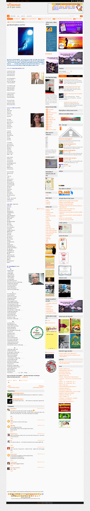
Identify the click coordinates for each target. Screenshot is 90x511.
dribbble (81, 1)
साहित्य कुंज (48, 203)
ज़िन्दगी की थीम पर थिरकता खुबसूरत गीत (65, 139)
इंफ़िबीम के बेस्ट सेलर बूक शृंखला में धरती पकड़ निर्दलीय (69, 200)
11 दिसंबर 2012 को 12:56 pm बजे (40, 408)
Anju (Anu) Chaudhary (15, 467)
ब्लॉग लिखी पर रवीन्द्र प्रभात (64, 388)
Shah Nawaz (50, 114)
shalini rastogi (13, 454)
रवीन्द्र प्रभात (50, 122)
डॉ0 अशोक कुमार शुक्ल (51, 119)
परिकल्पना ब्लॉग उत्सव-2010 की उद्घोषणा (71, 79)
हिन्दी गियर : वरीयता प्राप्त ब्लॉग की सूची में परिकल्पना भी (69, 377)
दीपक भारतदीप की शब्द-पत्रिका (51, 230)
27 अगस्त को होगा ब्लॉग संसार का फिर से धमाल (72, 86)
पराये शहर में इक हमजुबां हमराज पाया (70, 144)
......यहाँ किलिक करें (24, 377)
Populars (62, 75)
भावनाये (47, 222)
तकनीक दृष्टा (48, 308)
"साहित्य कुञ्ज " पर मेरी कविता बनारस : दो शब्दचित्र (68, 398)
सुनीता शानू (49, 126)
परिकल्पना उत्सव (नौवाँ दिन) (24, 380)
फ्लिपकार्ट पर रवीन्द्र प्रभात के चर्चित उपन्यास (67, 208)
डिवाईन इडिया (48, 220)
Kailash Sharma (13, 433)
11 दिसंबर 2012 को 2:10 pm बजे (40, 433)
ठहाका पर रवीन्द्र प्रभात (64, 385)
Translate (68, 73)
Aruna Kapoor (50, 109)
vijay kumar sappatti (52, 129)
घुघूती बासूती (48, 238)
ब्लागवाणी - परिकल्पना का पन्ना (65, 368)
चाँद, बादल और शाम (49, 233)
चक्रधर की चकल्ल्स (49, 212)
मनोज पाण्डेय (50, 121)
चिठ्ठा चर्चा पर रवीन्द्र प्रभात (64, 375)
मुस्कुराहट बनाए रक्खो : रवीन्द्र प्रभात (39, 18)
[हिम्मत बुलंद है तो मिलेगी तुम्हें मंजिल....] (61, 152)
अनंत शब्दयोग (48, 227)
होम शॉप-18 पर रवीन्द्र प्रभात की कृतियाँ (66, 219)
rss (77, 1)
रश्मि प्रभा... (16, 380)
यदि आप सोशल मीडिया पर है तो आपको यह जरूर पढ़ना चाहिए (56, 18)
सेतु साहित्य (48, 202)
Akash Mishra (13, 408)
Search (81, 16)
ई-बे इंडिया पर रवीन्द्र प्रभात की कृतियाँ (66, 204)
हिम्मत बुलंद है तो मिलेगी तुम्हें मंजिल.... (70, 150)
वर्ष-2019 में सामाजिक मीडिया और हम (74, 18)
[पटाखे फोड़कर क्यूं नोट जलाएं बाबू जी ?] (61, 159)
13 (70, 151)
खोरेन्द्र (11, 420)
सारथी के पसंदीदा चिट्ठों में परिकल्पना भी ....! (67, 401)
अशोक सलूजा (12, 425)
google (75, 1)
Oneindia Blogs (49, 306)
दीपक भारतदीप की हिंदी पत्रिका (51, 232)
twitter (72, 1)
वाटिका (47, 200)
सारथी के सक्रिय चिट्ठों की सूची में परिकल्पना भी (68, 386)
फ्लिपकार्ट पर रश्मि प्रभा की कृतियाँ (65, 210)
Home (8, 16)
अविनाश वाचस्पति (50, 117)
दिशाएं (47, 242)
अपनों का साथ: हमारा (11, 107)
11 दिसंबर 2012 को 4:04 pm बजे (40, 440)
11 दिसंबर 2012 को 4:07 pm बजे (40, 447)
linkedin (79, 1)
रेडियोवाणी (48, 211)
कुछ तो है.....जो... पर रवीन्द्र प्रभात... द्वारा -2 (67, 383)
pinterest (83, 1)
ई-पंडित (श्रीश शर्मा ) (49, 311)
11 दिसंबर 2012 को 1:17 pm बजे (40, 425)
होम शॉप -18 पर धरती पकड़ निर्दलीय (66, 218)
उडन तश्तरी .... (49, 214)
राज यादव (48, 219)
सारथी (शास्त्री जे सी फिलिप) (51, 313)
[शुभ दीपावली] (61, 166)
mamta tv (48, 237)
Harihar (49, 111)
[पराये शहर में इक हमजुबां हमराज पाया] (61, 145)
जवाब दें (11, 418)
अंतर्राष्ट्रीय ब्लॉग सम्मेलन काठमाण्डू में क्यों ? (71, 102)
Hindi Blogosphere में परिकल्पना (65, 399)
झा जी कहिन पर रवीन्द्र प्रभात (65, 372)
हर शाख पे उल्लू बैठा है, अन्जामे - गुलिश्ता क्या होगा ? (68, 353)
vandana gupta (13, 462)
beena (49, 128)
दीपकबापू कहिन (48, 235)
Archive (78, 76)
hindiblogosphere (49, 309)
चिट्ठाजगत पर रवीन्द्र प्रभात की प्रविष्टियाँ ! (67, 393)
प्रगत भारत (48, 225)
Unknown (50, 116)
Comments (70, 76)
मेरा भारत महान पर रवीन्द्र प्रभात (65, 373)
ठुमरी (47, 240)
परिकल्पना (62, 5)
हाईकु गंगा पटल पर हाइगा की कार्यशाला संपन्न (23, 18)
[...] (43, 394)
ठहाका (47, 195)
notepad (48, 223)
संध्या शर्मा (12, 447)
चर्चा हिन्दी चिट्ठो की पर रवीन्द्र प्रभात (66, 370)
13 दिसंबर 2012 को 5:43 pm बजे (40, 467)
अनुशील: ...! (10, 204)
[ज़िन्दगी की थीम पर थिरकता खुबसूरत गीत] (71, 132)
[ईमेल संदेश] (8, 382)
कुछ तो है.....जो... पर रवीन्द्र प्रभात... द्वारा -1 (67, 381)
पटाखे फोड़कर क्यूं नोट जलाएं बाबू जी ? (70, 158)
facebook (74, 1)
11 (70, 159)
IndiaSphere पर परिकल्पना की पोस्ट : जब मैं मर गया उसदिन (70, 391)
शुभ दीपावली (66, 164)
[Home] (8, 22)
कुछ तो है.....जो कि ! (49, 209)
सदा (11, 440)
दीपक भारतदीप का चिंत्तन (50, 228)
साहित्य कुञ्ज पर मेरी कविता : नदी (65, 394)
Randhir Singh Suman (52, 112)
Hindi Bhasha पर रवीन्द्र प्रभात (65, 389)
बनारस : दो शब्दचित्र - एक (64, 396)
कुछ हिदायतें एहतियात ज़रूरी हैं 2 (16, 25)
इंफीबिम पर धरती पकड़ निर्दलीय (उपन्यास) (66, 202)
